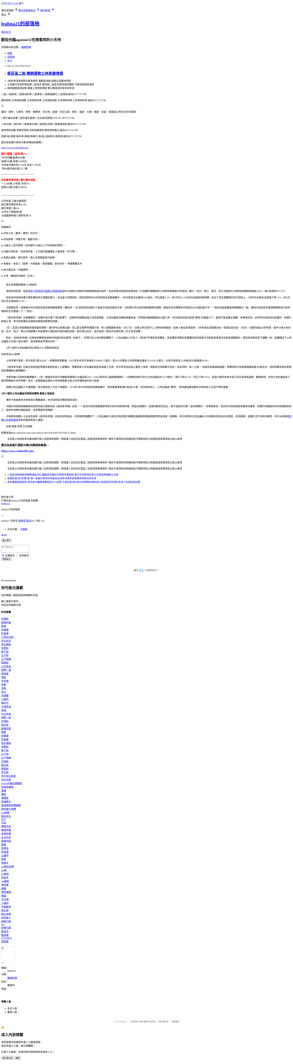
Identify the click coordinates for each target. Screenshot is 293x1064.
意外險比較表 (8, 776)
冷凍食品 (6, 706)
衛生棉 (5, 910)
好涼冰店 (6, 640)
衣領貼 (5, 619)
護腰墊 (5, 798)
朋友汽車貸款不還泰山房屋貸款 (45, 291)
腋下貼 (5, 651)
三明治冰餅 (7, 637)
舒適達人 (6, 918)
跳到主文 (6, 32)
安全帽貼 (6, 644)
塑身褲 (5, 935)
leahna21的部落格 (20, 23)
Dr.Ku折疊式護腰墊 (11, 783)
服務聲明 (175, 1021)
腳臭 (3, 626)
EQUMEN (6, 938)
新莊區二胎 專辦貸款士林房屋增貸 (35, 73)
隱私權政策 (164, 1021)
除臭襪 (5, 630)
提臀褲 (5, 941)
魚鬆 (3, 684)
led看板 (5, 881)
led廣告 (5, 874)
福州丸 (5, 703)
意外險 (5, 772)
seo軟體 (5, 812)
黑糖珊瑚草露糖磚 (11, 805)
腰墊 (3, 794)
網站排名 (6, 816)
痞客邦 (22, 520)
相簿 (9, 53)
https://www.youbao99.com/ (15, 147)
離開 (18, 1058)
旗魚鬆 (5, 673)
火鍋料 (5, 699)
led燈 (4, 870)
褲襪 (3, 888)
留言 (28, 520)
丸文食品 (6, 666)
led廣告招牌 (7, 866)
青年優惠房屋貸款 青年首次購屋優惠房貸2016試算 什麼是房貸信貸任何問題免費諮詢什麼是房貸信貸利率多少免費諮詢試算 (73, 482)
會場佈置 (6, 833)
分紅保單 (6, 779)
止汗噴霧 (6, 659)
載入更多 (6, 540)
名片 (9, 60)
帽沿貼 (5, 725)
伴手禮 (5, 681)
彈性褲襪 (6, 892)
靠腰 (3, 790)
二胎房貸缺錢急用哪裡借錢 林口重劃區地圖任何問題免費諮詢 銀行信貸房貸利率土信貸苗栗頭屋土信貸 (62, 474)
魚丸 (3, 692)
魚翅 (3, 710)
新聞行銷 (6, 928)
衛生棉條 (6, 914)
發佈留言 (6, 559)
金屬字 (5, 863)
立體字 (5, 855)
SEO (3, 819)
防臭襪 (5, 633)
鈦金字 (5, 877)
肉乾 (3, 688)
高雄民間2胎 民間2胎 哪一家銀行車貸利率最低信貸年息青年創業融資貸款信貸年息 (51, 478)
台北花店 (6, 837)
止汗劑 (5, 655)
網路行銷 (6, 921)
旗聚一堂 (6, 670)
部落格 (11, 57)
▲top (4, 534)
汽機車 (23, 529)
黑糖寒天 (6, 801)
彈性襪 (5, 885)
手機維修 (6, 907)
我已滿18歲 (7, 1058)
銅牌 (3, 859)
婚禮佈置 (6, 830)
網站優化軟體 (8, 809)
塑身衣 (5, 931)
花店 (3, 822)
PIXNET (123, 1021)
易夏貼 (5, 648)
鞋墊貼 (5, 662)
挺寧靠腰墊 (7, 787)
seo (2, 924)
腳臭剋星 (6, 622)
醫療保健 (26, 47)
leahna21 (5, 503)
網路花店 (6, 826)
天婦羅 (5, 695)
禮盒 (3, 677)
